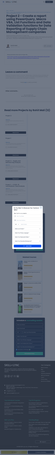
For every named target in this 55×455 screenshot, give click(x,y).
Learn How (29, 246)
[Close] (41, 208)
